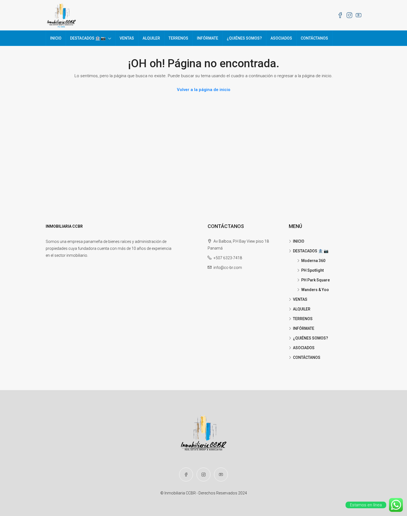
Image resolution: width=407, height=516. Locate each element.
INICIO (55, 38)
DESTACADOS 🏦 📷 (87, 38)
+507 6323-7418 (227, 258)
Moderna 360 (313, 260)
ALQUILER (151, 38)
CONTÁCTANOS (314, 38)
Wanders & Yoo (315, 289)
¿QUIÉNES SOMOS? (244, 38)
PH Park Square (315, 280)
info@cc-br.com (227, 267)
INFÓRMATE (207, 38)
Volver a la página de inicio (203, 89)
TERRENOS (178, 38)
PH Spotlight (312, 270)
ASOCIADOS (281, 38)
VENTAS (127, 38)
